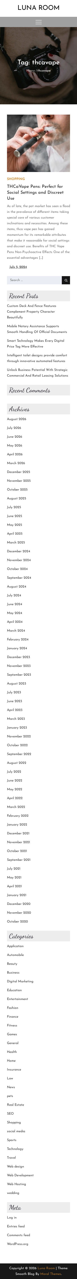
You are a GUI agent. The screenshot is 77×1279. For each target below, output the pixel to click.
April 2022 (15, 798)
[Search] (66, 280)
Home (11, 1061)
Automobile (15, 955)
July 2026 (14, 428)
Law (10, 1078)
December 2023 (18, 657)
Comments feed (18, 1235)
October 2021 (17, 851)
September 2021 (18, 860)
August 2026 (16, 419)
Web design (15, 1166)
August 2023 (16, 683)
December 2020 (18, 904)
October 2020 (17, 921)
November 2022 (19, 736)
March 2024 (16, 630)
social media (16, 1131)
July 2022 (14, 771)
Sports (11, 1140)
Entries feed (16, 1226)
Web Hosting (16, 1184)
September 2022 (19, 754)
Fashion (12, 1008)
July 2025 (14, 507)
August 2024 (16, 586)
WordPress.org (17, 1244)
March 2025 (16, 542)
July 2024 (14, 595)
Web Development (20, 1175)
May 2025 (14, 525)
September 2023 (19, 675)
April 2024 (15, 622)
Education (14, 990)
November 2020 (19, 913)
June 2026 (14, 436)
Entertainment (17, 999)
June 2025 (14, 516)
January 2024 (17, 648)
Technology (15, 1149)
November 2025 (19, 481)
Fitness (12, 1025)
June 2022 (14, 780)
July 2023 (14, 692)
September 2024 (19, 578)
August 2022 (16, 763)
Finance (12, 1016)
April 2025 (14, 533)
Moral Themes (50, 1274)
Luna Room (38, 8)
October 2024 (17, 569)
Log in (12, 1217)
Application (15, 946)
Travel (11, 1157)
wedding (13, 1193)
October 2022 (17, 745)
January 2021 (16, 895)
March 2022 (16, 807)
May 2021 (14, 877)
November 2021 (18, 842)
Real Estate (15, 1105)
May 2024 (14, 613)
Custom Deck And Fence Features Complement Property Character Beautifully (31, 311)
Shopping (16, 179)
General (12, 1043)
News (11, 1087)
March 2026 (16, 463)
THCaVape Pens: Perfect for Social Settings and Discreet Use (35, 193)
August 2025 (16, 498)
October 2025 (17, 489)
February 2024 (18, 639)
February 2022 (18, 816)
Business (13, 972)
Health (12, 1052)
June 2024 (14, 604)
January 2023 (17, 727)
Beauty (12, 964)
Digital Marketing (20, 981)
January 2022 (17, 824)
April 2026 (15, 454)
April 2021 (14, 886)
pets (10, 1096)
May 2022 (14, 789)
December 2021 (18, 833)
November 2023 (19, 666)
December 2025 (18, 472)
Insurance (14, 1069)
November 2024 (19, 560)
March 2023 (16, 719)
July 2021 (13, 868)
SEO (10, 1113)
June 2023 (14, 701)
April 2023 (14, 710)
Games (12, 1034)
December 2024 (18, 551)
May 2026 (14, 445)
